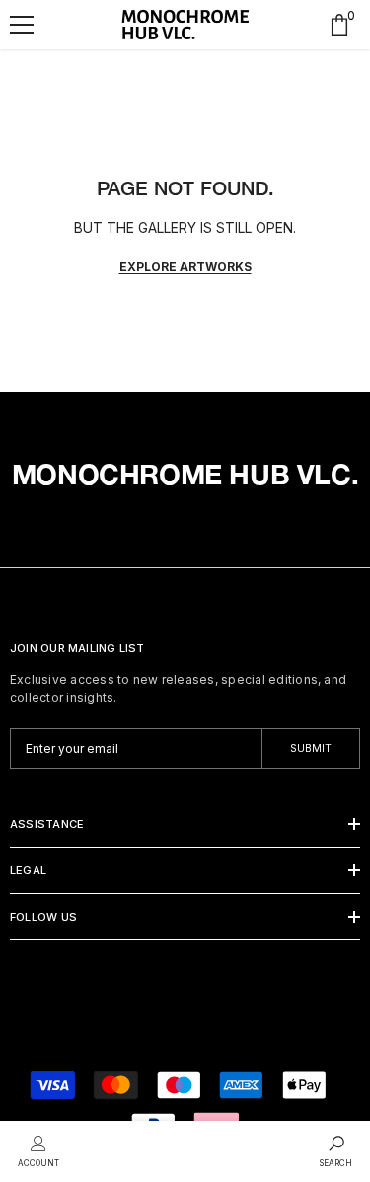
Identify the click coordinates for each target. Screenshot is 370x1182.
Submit (311, 748)
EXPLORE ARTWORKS (185, 266)
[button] (22, 25)
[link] (38, 1149)
